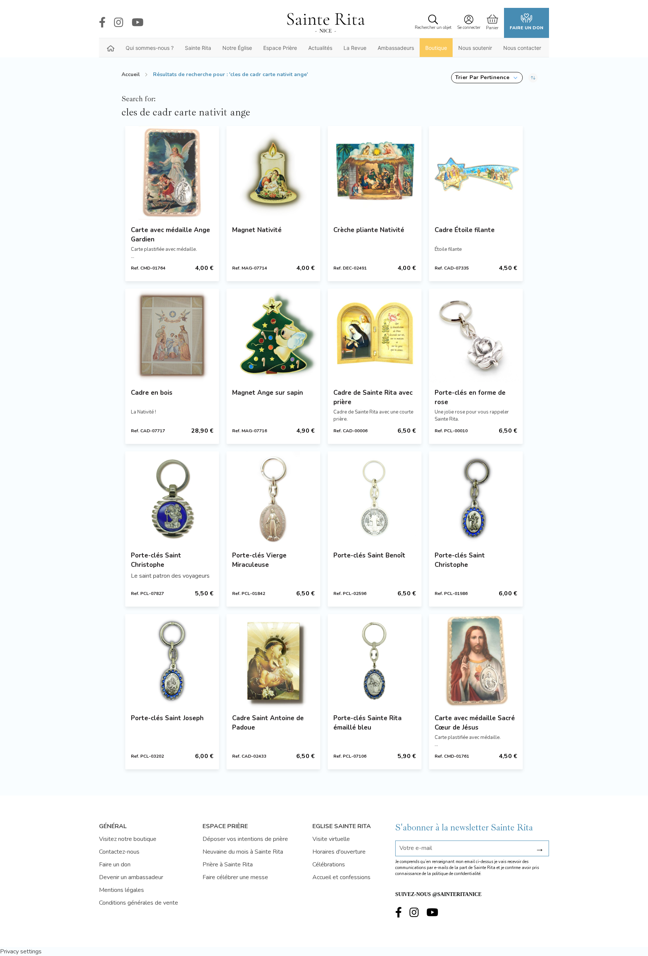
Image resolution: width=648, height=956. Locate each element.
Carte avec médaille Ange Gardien (170, 235)
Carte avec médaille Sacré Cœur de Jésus (475, 723)
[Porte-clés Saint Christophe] (172, 498)
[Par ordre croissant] (533, 77)
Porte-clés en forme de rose (470, 397)
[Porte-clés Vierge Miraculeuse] (273, 498)
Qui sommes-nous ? (150, 48)
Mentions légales (121, 890)
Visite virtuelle (331, 839)
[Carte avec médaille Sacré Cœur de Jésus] (476, 661)
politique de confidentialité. (457, 874)
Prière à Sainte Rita (227, 864)
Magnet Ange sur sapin (267, 392)
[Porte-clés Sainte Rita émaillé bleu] (375, 661)
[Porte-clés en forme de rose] (476, 335)
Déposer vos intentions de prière (245, 839)
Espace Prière (280, 48)
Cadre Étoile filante (465, 230)
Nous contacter (522, 48)
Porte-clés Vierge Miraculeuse (259, 560)
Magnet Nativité (257, 230)
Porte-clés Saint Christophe (156, 560)
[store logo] (325, 23)
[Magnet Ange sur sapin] (273, 335)
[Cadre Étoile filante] (476, 173)
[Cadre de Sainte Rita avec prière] (375, 335)
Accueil (131, 74)
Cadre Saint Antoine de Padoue (268, 723)
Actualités (320, 48)
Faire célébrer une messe (235, 877)
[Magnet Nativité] (273, 173)
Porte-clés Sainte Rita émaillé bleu (367, 723)
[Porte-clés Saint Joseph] (172, 661)
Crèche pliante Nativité (368, 230)
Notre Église (237, 48)
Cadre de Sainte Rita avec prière (372, 397)
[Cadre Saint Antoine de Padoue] (273, 661)
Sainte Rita (198, 48)
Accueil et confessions (341, 877)
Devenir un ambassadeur (131, 877)
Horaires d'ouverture (339, 852)
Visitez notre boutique (127, 839)
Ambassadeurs (396, 48)
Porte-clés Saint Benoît (369, 555)
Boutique (436, 48)
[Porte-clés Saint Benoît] (375, 498)
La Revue (355, 48)
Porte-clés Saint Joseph (167, 718)
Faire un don (526, 28)
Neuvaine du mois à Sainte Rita (242, 852)
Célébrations (328, 864)
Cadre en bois (151, 392)
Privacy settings (21, 951)
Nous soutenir (475, 48)
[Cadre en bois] (172, 335)
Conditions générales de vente (138, 903)
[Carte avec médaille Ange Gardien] (172, 173)
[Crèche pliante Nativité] (375, 173)
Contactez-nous (119, 852)
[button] (487, 77)
